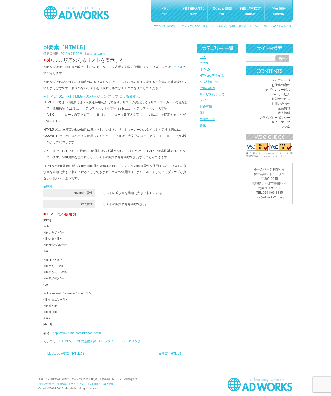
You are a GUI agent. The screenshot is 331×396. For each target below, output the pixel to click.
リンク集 (284, 127)
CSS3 (204, 63)
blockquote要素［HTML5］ (64, 353)
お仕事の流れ (281, 85)
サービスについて (212, 94)
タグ (203, 100)
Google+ (95, 383)
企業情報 (284, 108)
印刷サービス (281, 99)
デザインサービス (277, 89)
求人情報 (284, 113)
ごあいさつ (207, 88)
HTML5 (205, 69)
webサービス (281, 94)
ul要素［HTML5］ (173, 353)
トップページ (281, 80)
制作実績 (206, 106)
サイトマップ (281, 122)
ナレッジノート (109, 341)
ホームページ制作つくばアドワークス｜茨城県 (260, 384)
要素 (203, 125)
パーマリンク (131, 341)
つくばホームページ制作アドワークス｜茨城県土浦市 (76, 12)
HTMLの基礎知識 (212, 75)
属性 (203, 113)
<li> (176, 67)
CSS (203, 57)
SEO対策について (212, 82)
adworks (100, 54)
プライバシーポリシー (274, 117)
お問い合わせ (281, 103)
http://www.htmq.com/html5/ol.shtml (77, 333)
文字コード (207, 119)
